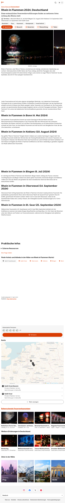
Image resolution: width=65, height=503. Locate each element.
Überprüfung (43, 27)
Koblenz (45, 261)
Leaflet (47, 383)
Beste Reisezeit (10, 7)
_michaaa (34, 66)
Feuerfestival (40, 23)
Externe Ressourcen (10, 248)
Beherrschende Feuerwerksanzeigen (15, 409)
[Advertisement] (32, 88)
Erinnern (34, 334)
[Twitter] (35, 490)
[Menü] (61, 2)
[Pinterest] (41, 490)
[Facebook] (30, 490)
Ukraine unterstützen (23, 499)
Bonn (62, 261)
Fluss (12, 23)
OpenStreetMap (54, 383)
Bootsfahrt (5, 23)
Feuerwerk (20, 23)
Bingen (54, 261)
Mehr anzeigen (33, 402)
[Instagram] (24, 490)
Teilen (55, 27)
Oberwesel (35, 261)
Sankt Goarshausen (10, 261)
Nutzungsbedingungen (53, 499)
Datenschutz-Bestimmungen (38, 499)
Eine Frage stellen (6, 253)
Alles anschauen (9, 61)
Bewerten (31, 27)
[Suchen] (55, 2)
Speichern (8, 27)
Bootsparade (29, 23)
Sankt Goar (23, 261)
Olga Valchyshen (11, 299)
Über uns (7, 499)
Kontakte (13, 499)
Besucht (19, 27)
